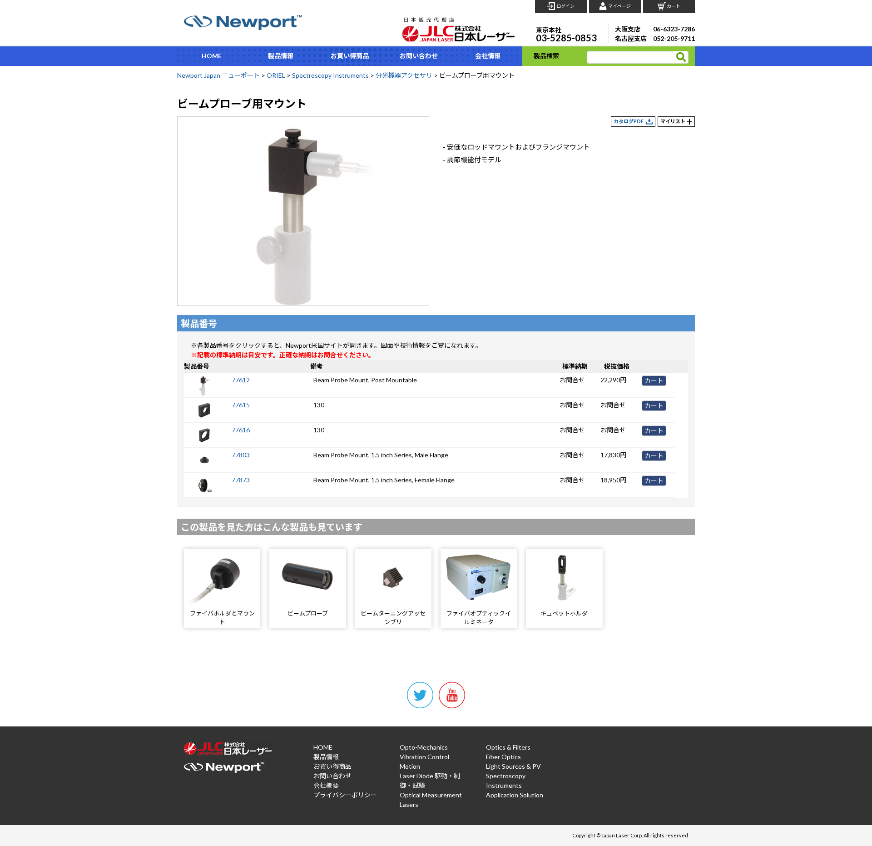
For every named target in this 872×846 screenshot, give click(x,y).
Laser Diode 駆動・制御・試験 (430, 780)
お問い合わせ (419, 56)
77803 (241, 455)
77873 (241, 480)
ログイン (565, 6)
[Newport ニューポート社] (243, 22)
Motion (410, 766)
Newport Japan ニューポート (218, 75)
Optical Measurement (431, 795)
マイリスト (672, 121)
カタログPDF (629, 121)
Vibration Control (424, 757)
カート (673, 6)
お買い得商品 (350, 56)
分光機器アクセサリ (404, 75)
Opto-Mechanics (424, 747)
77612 (241, 380)
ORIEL (276, 75)
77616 (241, 430)
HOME (212, 56)
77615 (241, 405)
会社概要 (326, 785)
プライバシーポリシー (345, 795)
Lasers (409, 804)
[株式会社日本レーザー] (458, 26)
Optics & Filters (508, 747)
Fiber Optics (503, 757)
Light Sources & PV (513, 766)
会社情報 (487, 56)
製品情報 (280, 56)
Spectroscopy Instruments (330, 75)
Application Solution (514, 795)
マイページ (619, 6)
